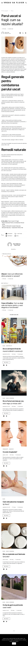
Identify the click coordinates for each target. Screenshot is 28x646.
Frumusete (5, 449)
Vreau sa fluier (14, 3)
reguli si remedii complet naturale (11, 226)
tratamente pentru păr (17, 227)
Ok (14, 643)
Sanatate (11, 449)
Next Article (4, 283)
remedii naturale (6, 227)
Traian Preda (7, 32)
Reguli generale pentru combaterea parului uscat (13, 223)
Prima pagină (4, 10)
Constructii (9, 345)
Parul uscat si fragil (13, 221)
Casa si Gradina (10, 398)
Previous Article (6, 253)
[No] (26, 641)
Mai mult (6, 362)
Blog (12, 10)
